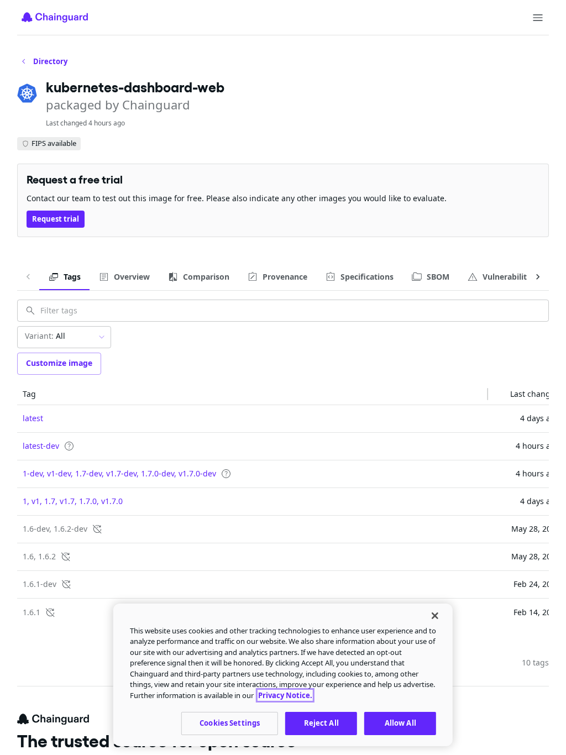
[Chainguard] (55, 17)
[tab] (64, 277)
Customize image (59, 363)
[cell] (252, 419)
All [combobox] (45, 336)
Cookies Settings (230, 723)
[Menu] (538, 18)
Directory (50, 61)
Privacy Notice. (285, 695)
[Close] (435, 616)
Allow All (400, 723)
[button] (253, 394)
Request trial (55, 219)
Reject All (321, 723)
